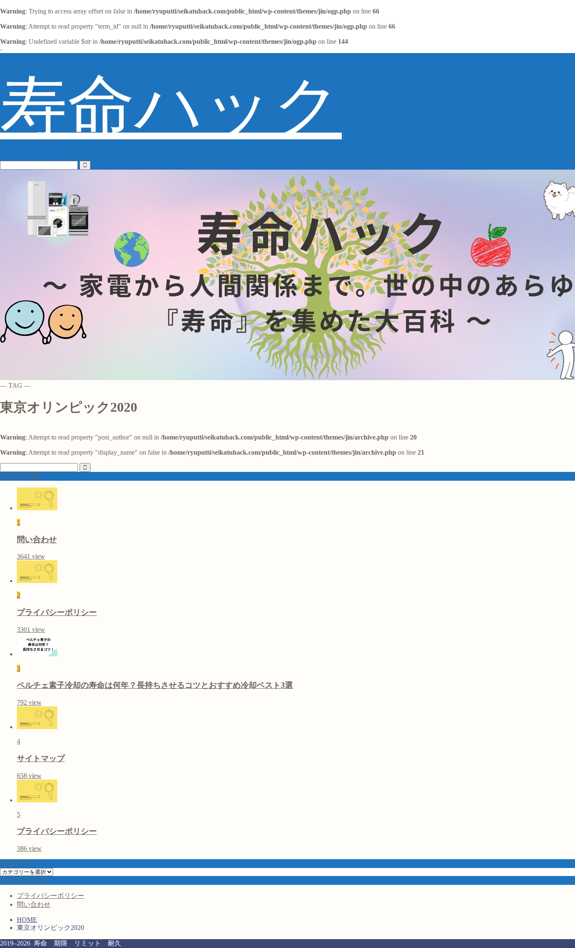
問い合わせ (34, 904)
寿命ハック (171, 106)
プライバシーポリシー (50, 895)
